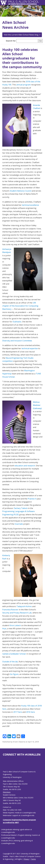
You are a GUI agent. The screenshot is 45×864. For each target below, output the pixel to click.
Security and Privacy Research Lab (17, 612)
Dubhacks (17, 321)
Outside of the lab (10, 661)
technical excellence (30, 205)
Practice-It (32, 498)
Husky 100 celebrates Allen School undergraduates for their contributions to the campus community (22, 58)
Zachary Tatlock (21, 508)
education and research (25, 465)
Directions (6, 792)
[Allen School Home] (4, 2)
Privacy (26, 859)
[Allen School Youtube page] (4, 765)
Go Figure (14, 674)
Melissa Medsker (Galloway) (37, 405)
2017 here (17, 712)
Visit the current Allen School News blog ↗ (22, 34)
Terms (33, 859)
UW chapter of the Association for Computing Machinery (20, 305)
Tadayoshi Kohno (24, 606)
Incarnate (19, 524)
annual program (23, 84)
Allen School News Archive (15, 25)
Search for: (11, 41)
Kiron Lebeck (15, 625)
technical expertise (30, 348)
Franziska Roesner (10, 609)
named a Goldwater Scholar (14, 654)
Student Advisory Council (20, 191)
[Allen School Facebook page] (3, 765)
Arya (4, 628)
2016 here (30, 712)
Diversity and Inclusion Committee (17, 340)
